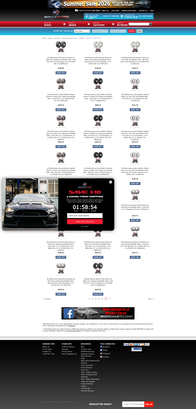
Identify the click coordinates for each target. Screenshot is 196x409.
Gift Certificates (145, 16)
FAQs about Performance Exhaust (90, 362)
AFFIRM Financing (87, 351)
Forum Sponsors (87, 365)
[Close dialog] (110, 182)
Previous (47, 299)
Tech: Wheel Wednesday (90, 379)
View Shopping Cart (69, 354)
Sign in (105, 16)
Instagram (106, 353)
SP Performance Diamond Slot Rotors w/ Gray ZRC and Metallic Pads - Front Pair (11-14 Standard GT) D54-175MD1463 (135, 207)
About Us (105, 10)
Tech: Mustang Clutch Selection (89, 376)
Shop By (122, 24)
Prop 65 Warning (87, 391)
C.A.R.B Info (85, 388)
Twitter (105, 350)
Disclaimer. (71, 325)
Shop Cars (115, 10)
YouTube (106, 357)
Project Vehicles (87, 384)
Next (150, 299)
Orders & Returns (68, 347)
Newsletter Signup (129, 10)
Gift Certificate (86, 367)
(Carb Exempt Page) (73, 331)
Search (132, 31)
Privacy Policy (67, 351)
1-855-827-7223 (93, 17)
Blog (82, 347)
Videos (83, 386)
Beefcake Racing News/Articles (87, 355)
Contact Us (143, 10)
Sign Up (149, 404)
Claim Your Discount (85, 221)
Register (115, 16)
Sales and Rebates (88, 381)
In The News (47, 349)
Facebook (106, 347)
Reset (139, 31)
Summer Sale (86, 349)
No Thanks (84, 226)
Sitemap (65, 349)
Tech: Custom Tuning (89, 372)
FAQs (152, 10)
